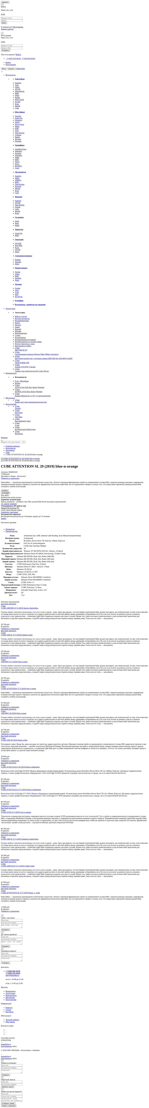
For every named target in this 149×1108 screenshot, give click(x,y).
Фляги (17, 323)
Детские (18, 284)
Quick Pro (18, 118)
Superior (18, 83)
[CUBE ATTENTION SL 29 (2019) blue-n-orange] (20, 458)
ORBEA (18, 180)
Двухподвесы (20, 172)
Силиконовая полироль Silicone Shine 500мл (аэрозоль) (36, 354)
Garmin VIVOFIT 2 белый (25, 367)
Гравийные (19, 145)
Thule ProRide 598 (22, 363)
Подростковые (21, 268)
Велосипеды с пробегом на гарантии (30, 305)
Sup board (18, 413)
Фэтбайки (19, 301)
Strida (17, 225)
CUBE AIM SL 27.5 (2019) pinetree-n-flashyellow (20, 839)
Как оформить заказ (23, 421)
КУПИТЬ (5, 491)
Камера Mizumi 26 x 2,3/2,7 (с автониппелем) (33, 396)
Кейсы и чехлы (21, 316)
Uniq (17, 85)
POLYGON (19, 100)
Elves (17, 164)
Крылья (18, 329)
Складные (19, 217)
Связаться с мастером (9, 512)
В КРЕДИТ (5, 493)
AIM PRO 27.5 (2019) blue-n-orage (14, 662)
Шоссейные (20, 112)
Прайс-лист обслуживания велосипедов (31, 402)
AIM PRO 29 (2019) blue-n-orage (13, 713)
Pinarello (18, 141)
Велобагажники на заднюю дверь (28, 342)
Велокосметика (21, 333)
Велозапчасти (11, 373)
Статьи (8, 1010)
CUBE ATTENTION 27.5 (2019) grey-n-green (18, 689)
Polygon (18, 139)
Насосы (18, 325)
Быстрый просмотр (8, 604)
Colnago (18, 135)
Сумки (17, 335)
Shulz (17, 221)
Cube (17, 108)
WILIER (18, 243)
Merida (17, 106)
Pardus (17, 98)
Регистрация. (18, 27)
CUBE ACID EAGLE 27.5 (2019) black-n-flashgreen (21, 790)
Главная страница (13, 446)
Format (17, 102)
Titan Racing (19, 91)
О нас (17, 425)
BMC (17, 93)
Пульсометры (20, 337)
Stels (16, 295)
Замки (17, 327)
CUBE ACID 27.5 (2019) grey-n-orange (16, 812)
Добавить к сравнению (10, 478)
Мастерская (10, 398)
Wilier (17, 95)
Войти (18, 55)
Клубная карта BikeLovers (25, 429)
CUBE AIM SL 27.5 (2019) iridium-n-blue (17, 635)
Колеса (17, 383)
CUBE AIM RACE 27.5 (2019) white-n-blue (17, 866)
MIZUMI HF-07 (21, 350)
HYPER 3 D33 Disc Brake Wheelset (28, 392)
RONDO (18, 166)
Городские (19, 239)
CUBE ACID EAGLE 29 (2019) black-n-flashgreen (20, 767)
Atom (17, 168)
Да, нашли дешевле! (9, 504)
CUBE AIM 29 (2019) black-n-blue (14, 740)
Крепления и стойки (23, 346)
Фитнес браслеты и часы (25, 344)
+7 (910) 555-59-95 (13, 59)
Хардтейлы (20, 79)
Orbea (17, 87)
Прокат (18, 408)
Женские (18, 197)
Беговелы (18, 297)
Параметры (10, 529)
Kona (17, 104)
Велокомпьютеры (22, 321)
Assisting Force (20, 149)
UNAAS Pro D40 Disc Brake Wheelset (29, 387)
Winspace (18, 120)
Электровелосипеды (23, 256)
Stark (17, 223)
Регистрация (11, 65)
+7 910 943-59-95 (28, 59)
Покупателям (11, 404)
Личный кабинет (12, 1020)
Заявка (3, 518)
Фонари (18, 331)
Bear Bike (18, 246)
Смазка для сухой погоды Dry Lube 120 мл (32, 371)
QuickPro (18, 155)
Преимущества (11, 531)
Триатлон (19, 229)
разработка (5, 1044)
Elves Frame (19, 124)
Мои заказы (10, 1022)
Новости (9, 1008)
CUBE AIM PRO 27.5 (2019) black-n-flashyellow (19, 608)
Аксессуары (10, 309)
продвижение (6, 1046)
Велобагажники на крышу (25, 340)
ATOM (17, 89)
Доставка (18, 417)
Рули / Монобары (22, 381)
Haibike (18, 260)
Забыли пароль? (7, 29)
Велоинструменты (22, 319)
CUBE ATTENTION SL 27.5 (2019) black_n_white (20, 893)
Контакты (19, 434)
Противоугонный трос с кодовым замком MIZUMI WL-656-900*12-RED (43, 358)
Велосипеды (10, 75)
